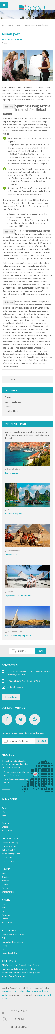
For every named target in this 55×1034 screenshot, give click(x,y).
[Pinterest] (34, 719)
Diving (4, 945)
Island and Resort (12, 411)
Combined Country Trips (13, 934)
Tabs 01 (9, 106)
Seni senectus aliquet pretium (18, 635)
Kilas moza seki (11, 554)
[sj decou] (32, 7)
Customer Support (10, 846)
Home (4, 25)
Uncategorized (8, 892)
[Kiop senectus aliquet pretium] (27, 576)
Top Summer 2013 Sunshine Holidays (18, 969)
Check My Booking (10, 842)
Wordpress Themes (40, 991)
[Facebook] (7, 719)
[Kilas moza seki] (27, 535)
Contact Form (11, 697)
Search (41, 651)
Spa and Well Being (10, 953)
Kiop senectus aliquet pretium (18, 595)
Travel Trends (8, 861)
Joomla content (31, 25)
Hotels (4, 815)
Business (5, 880)
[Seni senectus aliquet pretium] (27, 617)
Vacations (6, 823)
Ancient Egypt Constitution (14, 976)
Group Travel (7, 830)
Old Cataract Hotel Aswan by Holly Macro (20, 965)
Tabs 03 (9, 302)
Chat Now (17, 1019)
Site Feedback (20, 1026)
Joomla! (4, 995)
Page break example (12, 39)
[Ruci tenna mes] (27, 454)
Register (5, 877)
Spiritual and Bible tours (12, 942)
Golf (3, 938)
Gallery (5, 888)
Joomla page (11, 34)
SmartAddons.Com (9, 991)
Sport (4, 949)
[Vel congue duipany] (27, 495)
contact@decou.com (16, 687)
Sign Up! (42, 741)
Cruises (8, 397)
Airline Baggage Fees (11, 853)
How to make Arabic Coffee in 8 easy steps (21, 972)
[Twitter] (20, 719)
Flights (4, 812)
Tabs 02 (9, 231)
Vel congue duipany (13, 513)
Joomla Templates (24, 991)
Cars (4, 819)
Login (4, 873)
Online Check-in (9, 850)
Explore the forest (13, 402)
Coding (5, 884)
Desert (8, 406)
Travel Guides (8, 857)
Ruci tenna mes (11, 473)
